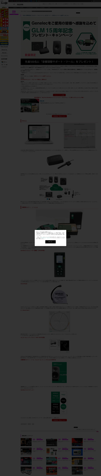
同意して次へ (50, 241)
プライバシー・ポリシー (46, 237)
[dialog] (50, 238)
